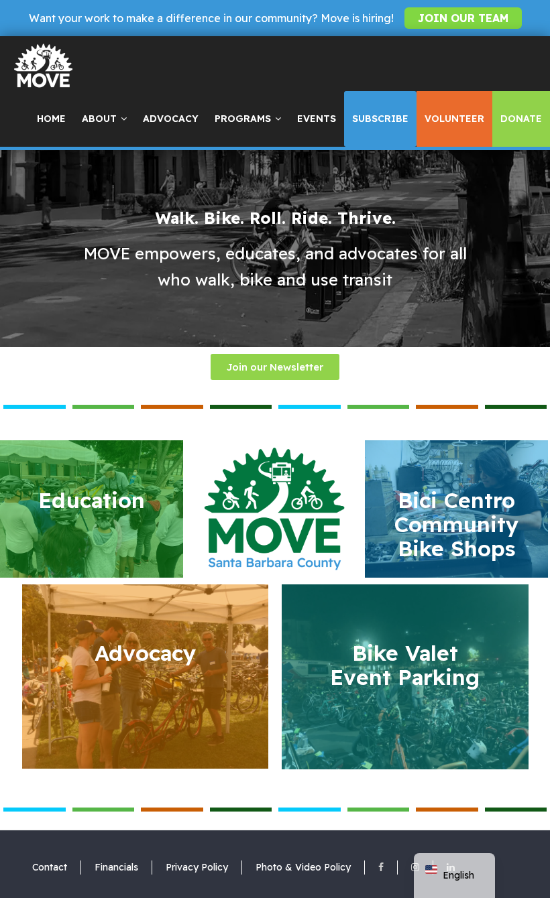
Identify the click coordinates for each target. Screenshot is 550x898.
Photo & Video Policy (303, 867)
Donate (521, 119)
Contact (49, 867)
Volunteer (454, 119)
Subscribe (380, 119)
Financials (116, 867)
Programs (243, 119)
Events (316, 119)
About (99, 119)
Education (91, 500)
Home (51, 119)
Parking (405, 664)
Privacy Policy (197, 867)
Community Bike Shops (456, 524)
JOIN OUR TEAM (463, 18)
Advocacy (171, 119)
